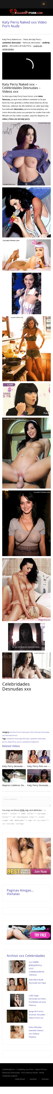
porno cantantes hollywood (28, 742)
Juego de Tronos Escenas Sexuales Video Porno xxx (37, 1014)
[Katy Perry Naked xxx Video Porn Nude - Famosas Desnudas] (26, 3)
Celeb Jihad (20, 1079)
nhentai (45, 1079)
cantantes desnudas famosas (18, 738)
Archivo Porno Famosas (19, 732)
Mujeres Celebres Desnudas (16, 785)
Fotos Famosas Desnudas (39, 732)
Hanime (33, 1079)
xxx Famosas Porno (9, 735)
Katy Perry (12, 742)
